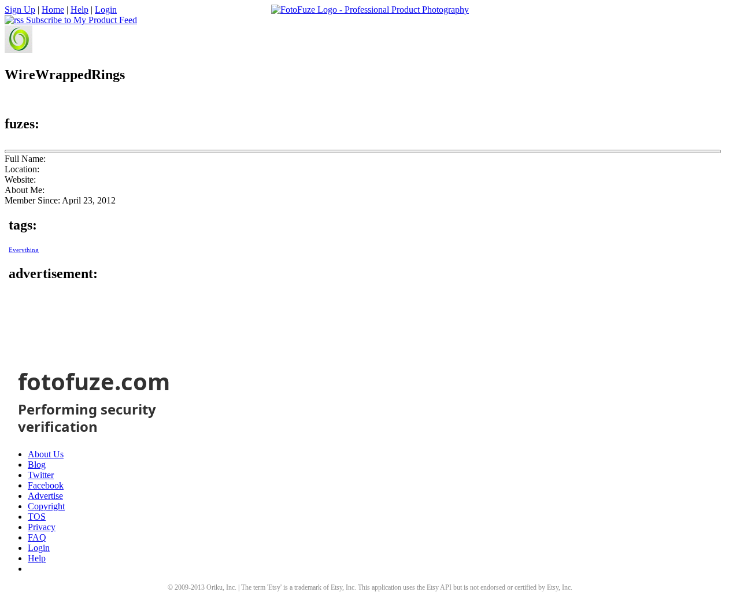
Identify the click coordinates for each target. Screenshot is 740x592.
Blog (37, 464)
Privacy (42, 527)
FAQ (37, 537)
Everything (24, 250)
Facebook (46, 485)
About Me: (25, 190)
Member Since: (32, 200)
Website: (20, 179)
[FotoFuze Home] (370, 10)
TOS (37, 516)
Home (53, 9)
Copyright (46, 506)
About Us (46, 454)
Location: (22, 169)
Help (79, 9)
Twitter (41, 475)
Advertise (45, 496)
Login (106, 9)
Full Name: (25, 159)
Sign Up (20, 9)
